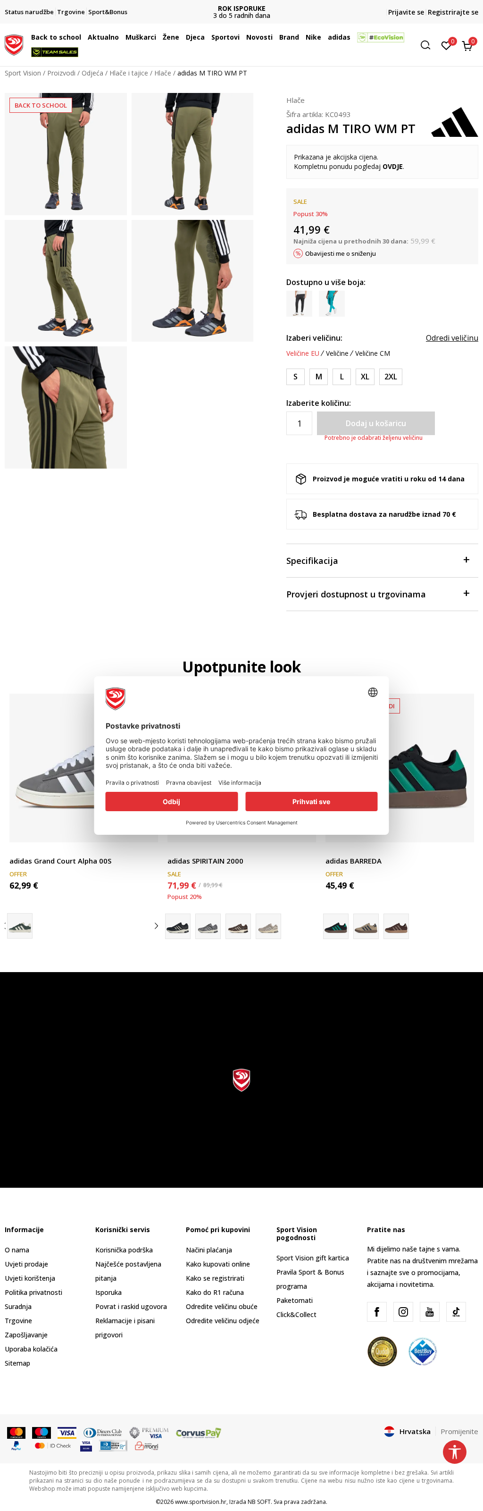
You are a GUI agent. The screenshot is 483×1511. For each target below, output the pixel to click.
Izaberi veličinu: (314, 338)
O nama (17, 1249)
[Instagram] (403, 1311)
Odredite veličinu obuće (222, 1306)
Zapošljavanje (26, 1334)
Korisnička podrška (124, 1249)
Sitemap (17, 1363)
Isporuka (108, 1292)
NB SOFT (259, 1502)
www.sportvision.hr (200, 1502)
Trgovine (18, 1320)
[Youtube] (429, 1311)
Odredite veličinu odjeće (222, 1320)
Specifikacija (312, 560)
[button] (83, 37)
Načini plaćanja (209, 1249)
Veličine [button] (337, 353)
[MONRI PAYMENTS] (147, 1445)
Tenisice (21, 850)
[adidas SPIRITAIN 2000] (208, 926)
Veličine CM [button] (372, 353)
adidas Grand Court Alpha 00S (60, 860)
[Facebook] (376, 1311)
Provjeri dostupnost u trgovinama (356, 594)
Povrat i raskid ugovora (131, 1306)
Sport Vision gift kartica (312, 1257)
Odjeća (92, 72)
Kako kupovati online (218, 1263)
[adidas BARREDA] (399, 768)
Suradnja (18, 1306)
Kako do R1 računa (215, 1292)
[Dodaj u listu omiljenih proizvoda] (461, 829)
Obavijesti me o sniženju (340, 253)
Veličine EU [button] (302, 353)
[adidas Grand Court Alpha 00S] (83, 768)
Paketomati (294, 1300)
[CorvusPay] (198, 1432)
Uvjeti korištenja (30, 1278)
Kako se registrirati (215, 1278)
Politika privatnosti (33, 1292)
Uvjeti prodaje (26, 1263)
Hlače (162, 72)
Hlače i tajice (128, 72)
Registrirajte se (453, 12)
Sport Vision (23, 72)
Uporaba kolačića (31, 1348)
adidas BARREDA (353, 860)
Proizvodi (61, 72)
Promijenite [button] (459, 1431)
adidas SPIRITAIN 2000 (205, 860)
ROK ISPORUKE (242, 8)
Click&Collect (296, 1314)
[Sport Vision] (14, 44)
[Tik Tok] (456, 1311)
